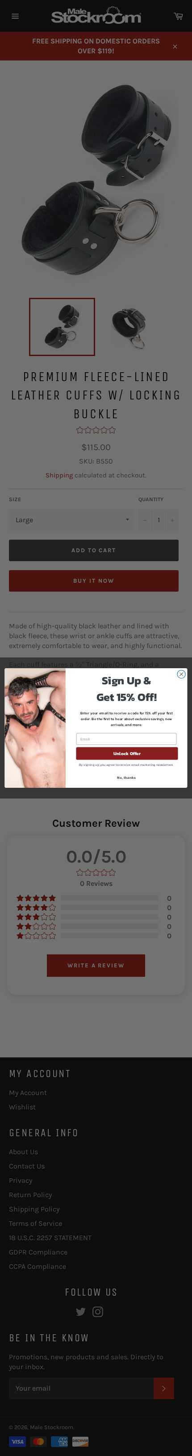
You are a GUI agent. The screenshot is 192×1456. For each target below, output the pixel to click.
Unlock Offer (127, 753)
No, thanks (126, 778)
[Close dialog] (181, 674)
